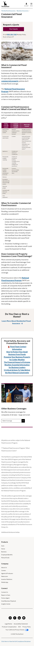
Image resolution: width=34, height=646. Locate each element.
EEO (19, 627)
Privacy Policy (26, 627)
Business (4, 551)
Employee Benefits (7, 554)
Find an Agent (5, 598)
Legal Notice (8, 624)
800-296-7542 (11, 34)
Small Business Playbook (8, 601)
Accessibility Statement (21, 624)
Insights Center (5, 604)
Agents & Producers (7, 573)
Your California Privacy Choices (15, 629)
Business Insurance (22, 11)
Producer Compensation (9, 627)
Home (3, 549)
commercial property (9, 81)
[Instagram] (10, 619)
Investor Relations (6, 579)
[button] (13, 29)
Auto (2, 546)
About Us (4, 567)
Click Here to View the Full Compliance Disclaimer (16, 641)
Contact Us (4, 592)
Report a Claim (5, 595)
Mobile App (4, 582)
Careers (3, 570)
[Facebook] (14, 619)
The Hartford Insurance (8, 11)
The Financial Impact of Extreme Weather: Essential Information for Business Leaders (17, 364)
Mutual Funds (5, 557)
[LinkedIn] (19, 619)
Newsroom (4, 576)
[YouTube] (23, 619)
